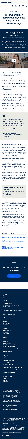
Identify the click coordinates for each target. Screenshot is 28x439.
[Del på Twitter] (16, 6)
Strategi (5, 295)
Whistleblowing (6, 306)
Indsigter (5, 318)
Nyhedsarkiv (6, 333)
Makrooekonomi (7, 323)
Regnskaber (6, 355)
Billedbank (5, 332)
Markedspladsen (7, 194)
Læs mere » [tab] (4, 411)
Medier (5, 328)
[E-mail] (23, 6)
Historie (5, 297)
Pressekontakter (7, 330)
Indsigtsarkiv (6, 324)
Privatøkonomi (6, 320)
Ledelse (5, 300)
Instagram (5, 381)
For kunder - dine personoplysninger (12, 310)
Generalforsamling (7, 303)
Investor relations (7, 351)
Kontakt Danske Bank (8, 360)
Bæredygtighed (7, 341)
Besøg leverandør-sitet (9, 314)
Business (5, 321)
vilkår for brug (19, 428)
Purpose (5, 294)
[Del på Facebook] (12, 6)
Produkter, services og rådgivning (11, 344)
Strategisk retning (7, 343)
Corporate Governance (8, 302)
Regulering (5, 357)
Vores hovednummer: (8, 364)
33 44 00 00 (6, 366)
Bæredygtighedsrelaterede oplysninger (12, 348)
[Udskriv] (26, 6)
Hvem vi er (6, 292)
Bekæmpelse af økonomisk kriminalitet (12, 305)
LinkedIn (20, 191)
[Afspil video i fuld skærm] (14, 60)
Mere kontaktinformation (9, 362)
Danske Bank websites (9, 372)
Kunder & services (7, 299)
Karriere (5, 337)
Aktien (4, 353)
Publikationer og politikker (9, 346)
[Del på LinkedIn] (19, 6)
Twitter (4, 378)
